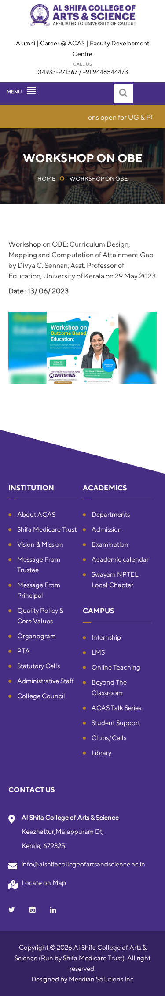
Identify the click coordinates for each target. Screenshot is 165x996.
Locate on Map (44, 882)
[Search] (123, 93)
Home (46, 178)
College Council (41, 696)
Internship (106, 637)
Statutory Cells (38, 666)
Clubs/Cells (109, 737)
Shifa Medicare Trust (47, 529)
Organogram (36, 636)
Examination (110, 544)
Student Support (116, 722)
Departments (111, 514)
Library (101, 752)
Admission (107, 529)
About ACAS (36, 514)
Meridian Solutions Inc (101, 979)
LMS (98, 652)
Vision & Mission (40, 544)
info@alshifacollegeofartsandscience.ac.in (83, 864)
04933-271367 (57, 71)
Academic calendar (120, 559)
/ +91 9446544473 (103, 71)
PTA (23, 651)
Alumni (26, 43)
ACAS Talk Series (116, 707)
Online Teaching (116, 667)
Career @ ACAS (62, 43)
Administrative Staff (45, 681)
